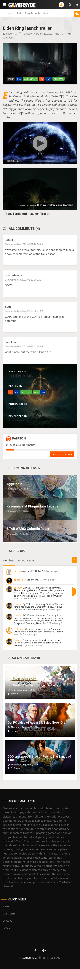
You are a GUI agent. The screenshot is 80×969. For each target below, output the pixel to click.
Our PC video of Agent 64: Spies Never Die (36, 722)
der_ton (18, 571)
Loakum (18, 587)
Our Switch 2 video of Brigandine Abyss (34, 685)
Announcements (27, 560)
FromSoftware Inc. (18, 420)
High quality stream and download (55, 204)
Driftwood (19, 629)
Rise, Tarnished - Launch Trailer (27, 214)
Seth (8, 306)
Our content (10, 913)
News (6, 906)
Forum (7, 927)
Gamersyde (29, 957)
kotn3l (9, 240)
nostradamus (13, 275)
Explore (7, 920)
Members (9, 560)
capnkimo (11, 342)
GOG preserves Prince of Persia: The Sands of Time (39, 758)
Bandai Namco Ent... (19, 408)
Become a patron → (62, 454)
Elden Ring (15, 92)
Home (8, 13)
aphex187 (19, 579)
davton (10, 33)
